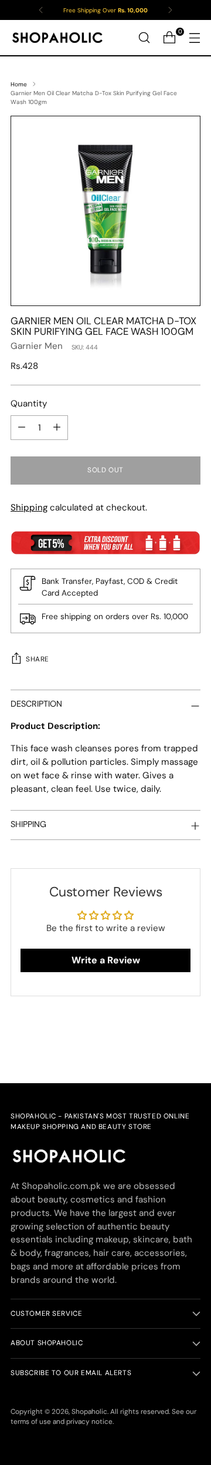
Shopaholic (89, 1411)
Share (37, 659)
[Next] (170, 10)
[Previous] (41, 10)
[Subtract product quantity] (21, 427)
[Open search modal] (144, 38)
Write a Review (106, 960)
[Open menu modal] (194, 38)
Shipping (29, 507)
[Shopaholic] (57, 37)
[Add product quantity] (56, 427)
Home (19, 84)
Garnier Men (37, 346)
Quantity (29, 403)
